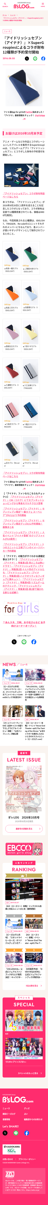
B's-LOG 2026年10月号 (24, 817)
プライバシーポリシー (27, 1159)
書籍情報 (6, 1119)
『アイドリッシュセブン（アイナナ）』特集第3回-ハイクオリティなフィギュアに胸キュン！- (23, 576)
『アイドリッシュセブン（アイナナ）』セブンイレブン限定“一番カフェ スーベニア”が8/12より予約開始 (24, 512)
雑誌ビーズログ (9, 1113)
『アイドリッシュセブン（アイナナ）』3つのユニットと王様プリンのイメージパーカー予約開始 (24, 547)
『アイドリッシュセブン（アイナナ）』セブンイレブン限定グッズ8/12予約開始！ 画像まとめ (24, 524)
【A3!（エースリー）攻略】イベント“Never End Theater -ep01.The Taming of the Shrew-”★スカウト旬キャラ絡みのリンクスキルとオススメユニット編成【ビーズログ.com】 (33, 938)
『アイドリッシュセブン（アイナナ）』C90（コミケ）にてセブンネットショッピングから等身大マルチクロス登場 (23, 500)
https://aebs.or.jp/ (33, 1190)
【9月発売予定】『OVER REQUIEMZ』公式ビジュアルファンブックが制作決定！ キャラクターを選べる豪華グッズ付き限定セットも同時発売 (33, 973)
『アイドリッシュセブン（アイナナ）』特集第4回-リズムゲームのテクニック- (23, 582)
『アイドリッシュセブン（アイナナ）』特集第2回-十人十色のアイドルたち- (23, 569)
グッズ (27, 1108)
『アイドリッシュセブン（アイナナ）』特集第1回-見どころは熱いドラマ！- (23, 563)
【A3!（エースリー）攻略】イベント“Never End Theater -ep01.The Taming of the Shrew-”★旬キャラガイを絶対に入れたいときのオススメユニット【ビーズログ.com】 (35, 731)
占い (26, 1113)
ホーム (5, 15)
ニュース (12, 15)
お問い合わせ (8, 1159)
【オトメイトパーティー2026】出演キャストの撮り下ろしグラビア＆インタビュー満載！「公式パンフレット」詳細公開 (13, 728)
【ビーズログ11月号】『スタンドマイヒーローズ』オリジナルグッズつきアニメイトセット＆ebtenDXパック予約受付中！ (13, 691)
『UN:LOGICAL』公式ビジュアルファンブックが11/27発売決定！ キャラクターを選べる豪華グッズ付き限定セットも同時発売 (35, 693)
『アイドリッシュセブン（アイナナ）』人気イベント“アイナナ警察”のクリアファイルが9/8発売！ (24, 535)
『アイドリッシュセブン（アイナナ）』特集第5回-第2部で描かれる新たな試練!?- (23, 589)
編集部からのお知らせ (33, 1119)
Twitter (29, 111)
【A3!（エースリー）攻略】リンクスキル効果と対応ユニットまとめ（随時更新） (23, 907)
